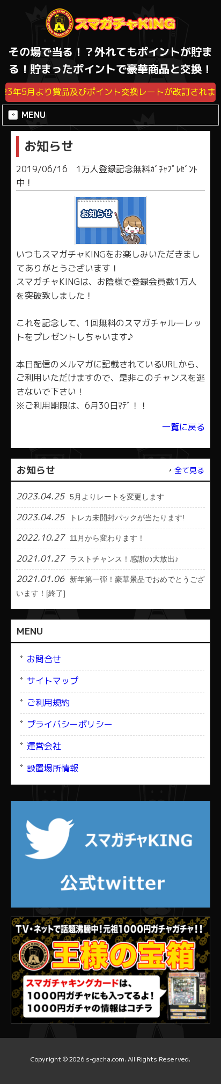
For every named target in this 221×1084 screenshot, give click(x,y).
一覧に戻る (183, 427)
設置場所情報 (52, 768)
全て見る (189, 470)
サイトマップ (52, 681)
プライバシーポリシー (70, 724)
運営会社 (44, 746)
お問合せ (44, 659)
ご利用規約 (48, 703)
